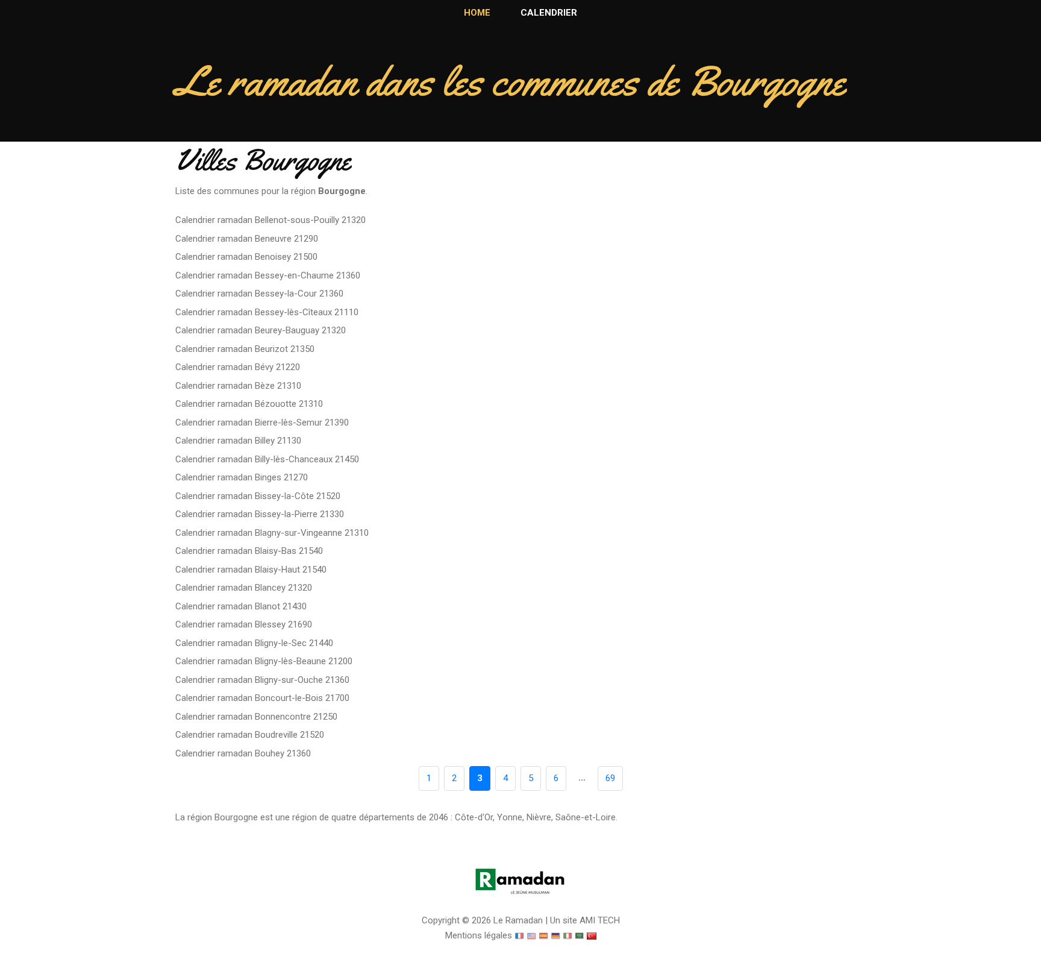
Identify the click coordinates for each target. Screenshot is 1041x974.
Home (477, 12)
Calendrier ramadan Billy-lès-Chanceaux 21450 (267, 459)
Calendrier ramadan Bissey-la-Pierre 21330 (259, 514)
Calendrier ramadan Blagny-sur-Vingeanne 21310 (272, 532)
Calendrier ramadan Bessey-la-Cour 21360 (259, 293)
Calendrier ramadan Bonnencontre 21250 (256, 716)
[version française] (519, 935)
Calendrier (548, 12)
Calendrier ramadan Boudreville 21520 (249, 734)
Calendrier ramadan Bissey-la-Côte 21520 (257, 496)
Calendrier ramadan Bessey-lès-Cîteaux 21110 (266, 312)
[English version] (531, 935)
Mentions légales (478, 935)
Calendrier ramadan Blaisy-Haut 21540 (251, 569)
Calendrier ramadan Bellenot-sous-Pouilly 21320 (270, 220)
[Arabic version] (579, 935)
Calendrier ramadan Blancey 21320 (243, 587)
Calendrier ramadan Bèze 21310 (238, 385)
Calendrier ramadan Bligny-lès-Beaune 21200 (263, 661)
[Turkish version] (591, 935)
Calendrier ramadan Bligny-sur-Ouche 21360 (262, 679)
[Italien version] (567, 935)
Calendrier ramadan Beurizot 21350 (244, 349)
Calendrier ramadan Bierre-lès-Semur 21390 (262, 422)
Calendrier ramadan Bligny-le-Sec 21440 (254, 643)
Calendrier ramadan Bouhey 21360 (243, 753)
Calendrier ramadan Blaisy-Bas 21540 (249, 550)
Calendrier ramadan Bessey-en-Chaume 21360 (267, 275)
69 (610, 778)
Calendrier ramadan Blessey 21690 (243, 624)
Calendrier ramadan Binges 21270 (241, 477)
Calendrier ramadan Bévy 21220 (237, 367)
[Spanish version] (543, 935)
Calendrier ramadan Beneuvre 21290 (246, 238)
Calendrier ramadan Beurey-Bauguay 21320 (260, 330)
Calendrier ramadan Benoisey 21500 (246, 256)
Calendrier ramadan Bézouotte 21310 (249, 403)
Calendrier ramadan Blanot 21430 (241, 606)
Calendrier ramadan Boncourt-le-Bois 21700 (262, 698)
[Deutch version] (555, 935)
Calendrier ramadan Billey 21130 (238, 440)
